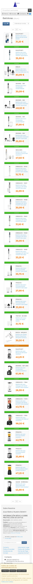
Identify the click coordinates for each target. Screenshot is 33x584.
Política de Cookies (7, 582)
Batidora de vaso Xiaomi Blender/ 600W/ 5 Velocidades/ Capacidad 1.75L (22, 486)
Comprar (16, 46)
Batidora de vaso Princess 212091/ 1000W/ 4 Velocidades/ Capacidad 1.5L (20, 437)
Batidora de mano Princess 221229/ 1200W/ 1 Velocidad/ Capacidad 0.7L (21, 270)
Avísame (16, 345)
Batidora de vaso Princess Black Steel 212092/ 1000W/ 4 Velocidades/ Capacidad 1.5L (22, 470)
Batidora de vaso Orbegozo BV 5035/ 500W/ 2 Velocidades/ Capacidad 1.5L (22, 387)
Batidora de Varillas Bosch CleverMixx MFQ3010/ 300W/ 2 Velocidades (21, 337)
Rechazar (12, 570)
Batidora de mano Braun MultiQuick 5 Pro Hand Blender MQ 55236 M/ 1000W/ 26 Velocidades (22, 72)
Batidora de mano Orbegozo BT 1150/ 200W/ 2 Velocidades (22, 170)
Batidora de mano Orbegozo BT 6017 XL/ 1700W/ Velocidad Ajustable (22, 254)
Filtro (5, 24)
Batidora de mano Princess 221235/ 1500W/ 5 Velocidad (21, 286)
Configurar (5, 570)
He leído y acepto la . (14, 537)
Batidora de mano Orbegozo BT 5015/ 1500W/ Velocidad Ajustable (21, 221)
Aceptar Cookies (21, 570)
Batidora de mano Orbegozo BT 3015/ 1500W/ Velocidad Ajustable (21, 187)
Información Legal (23, 547)
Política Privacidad (8, 549)
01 (16, 29)
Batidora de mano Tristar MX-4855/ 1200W (21, 319)
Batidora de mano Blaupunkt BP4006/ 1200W (21, 37)
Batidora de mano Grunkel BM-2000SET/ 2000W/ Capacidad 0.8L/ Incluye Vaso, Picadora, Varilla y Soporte (22, 139)
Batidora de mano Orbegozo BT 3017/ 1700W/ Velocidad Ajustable (21, 204)
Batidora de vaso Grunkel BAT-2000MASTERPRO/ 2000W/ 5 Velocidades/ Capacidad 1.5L (21, 371)
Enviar (24, 542)
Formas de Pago (23, 551)
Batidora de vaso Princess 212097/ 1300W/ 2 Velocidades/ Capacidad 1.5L (20, 454)
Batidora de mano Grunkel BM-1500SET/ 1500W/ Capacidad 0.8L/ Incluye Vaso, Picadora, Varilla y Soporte (22, 105)
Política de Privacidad (15, 533)
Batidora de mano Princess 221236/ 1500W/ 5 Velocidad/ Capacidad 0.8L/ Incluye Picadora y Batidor (21, 305)
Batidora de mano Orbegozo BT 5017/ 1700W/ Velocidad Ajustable (21, 237)
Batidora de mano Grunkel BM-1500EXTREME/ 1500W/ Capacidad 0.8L (21, 88)
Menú (6, 14)
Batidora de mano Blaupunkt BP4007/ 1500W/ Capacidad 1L (22, 54)
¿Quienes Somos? (23, 553)
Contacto (22, 14)
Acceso (13, 14)
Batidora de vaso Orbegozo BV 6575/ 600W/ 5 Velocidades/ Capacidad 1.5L (22, 403)
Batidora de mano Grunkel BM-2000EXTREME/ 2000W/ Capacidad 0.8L (21, 122)
